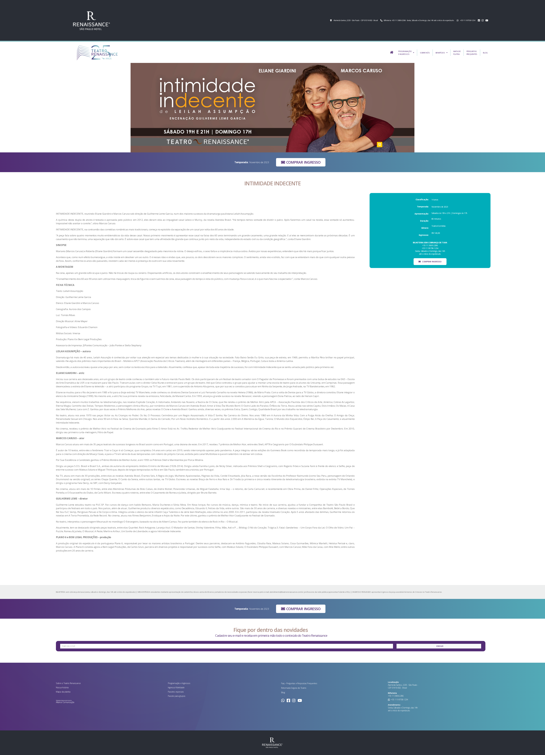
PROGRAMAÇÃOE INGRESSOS (405, 52)
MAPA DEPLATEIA (457, 52)
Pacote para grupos (176, 696)
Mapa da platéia (63, 691)
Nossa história (62, 687)
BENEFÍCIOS (440, 52)
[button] (300, 162)
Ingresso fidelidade (176, 687)
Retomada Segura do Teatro (293, 688)
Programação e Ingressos (179, 683)
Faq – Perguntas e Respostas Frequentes (299, 683)
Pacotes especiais (176, 691)
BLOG (485, 52)
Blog (283, 692)
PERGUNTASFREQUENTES (472, 52)
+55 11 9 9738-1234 (399, 699)
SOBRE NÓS (425, 52)
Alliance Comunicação (65, 702)
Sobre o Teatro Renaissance (68, 683)
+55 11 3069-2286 (395, 695)
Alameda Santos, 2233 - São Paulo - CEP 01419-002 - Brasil (403, 686)
